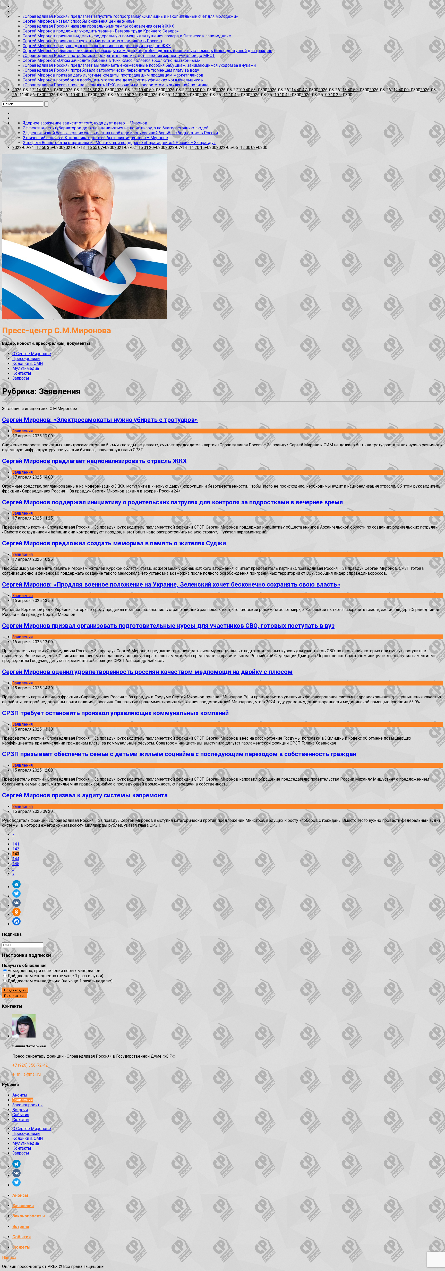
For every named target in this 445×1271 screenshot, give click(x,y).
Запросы (20, 378)
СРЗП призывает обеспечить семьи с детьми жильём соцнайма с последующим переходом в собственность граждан (179, 754)
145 (15, 863)
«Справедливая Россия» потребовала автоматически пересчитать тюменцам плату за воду (111, 70)
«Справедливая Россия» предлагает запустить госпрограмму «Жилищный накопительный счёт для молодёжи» (130, 16)
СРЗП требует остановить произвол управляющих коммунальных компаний (115, 713)
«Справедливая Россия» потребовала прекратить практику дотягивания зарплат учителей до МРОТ (119, 55)
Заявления (22, 431)
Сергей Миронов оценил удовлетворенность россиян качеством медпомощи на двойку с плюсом (147, 671)
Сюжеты (20, 1119)
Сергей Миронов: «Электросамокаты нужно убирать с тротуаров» (100, 419)
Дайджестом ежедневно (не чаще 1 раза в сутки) (55, 975)
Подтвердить (15, 990)
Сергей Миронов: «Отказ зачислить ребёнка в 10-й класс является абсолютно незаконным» (111, 60)
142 (15, 849)
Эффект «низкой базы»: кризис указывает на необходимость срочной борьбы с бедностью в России (120, 132)
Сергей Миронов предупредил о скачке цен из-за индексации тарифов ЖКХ (97, 45)
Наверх (9, 1257)
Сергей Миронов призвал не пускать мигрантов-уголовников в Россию (92, 40)
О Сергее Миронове (31, 353)
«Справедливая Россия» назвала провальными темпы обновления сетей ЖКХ (98, 26)
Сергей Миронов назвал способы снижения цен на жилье (79, 21)
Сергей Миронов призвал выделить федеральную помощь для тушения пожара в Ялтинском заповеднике (127, 36)
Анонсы (19, 1095)
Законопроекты (27, 1104)
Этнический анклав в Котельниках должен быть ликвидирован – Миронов (95, 137)
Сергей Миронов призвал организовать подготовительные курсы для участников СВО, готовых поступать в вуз (168, 625)
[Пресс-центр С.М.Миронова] (84, 317)
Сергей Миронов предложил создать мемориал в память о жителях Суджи (114, 543)
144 (15, 858)
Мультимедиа (25, 368)
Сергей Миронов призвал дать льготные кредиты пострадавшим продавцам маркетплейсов (113, 75)
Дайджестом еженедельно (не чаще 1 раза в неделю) (60, 981)
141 (15, 844)
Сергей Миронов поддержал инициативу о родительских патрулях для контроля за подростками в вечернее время (172, 502)
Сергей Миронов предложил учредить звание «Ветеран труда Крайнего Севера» (101, 31)
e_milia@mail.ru (26, 1074)
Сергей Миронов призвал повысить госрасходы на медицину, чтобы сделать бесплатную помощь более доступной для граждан (147, 50)
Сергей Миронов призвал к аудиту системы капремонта (85, 795)
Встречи (20, 1109)
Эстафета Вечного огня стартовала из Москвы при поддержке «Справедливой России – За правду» (119, 142)
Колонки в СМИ (27, 363)
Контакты (21, 373)
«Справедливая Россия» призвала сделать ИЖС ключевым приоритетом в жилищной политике (116, 84)
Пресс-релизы (26, 358)
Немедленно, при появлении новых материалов (53, 970)
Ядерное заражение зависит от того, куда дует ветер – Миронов (85, 123)
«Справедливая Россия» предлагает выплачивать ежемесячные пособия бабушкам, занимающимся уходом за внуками (139, 65)
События (20, 1114)
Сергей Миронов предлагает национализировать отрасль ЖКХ (94, 461)
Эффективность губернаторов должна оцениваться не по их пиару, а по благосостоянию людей (115, 128)
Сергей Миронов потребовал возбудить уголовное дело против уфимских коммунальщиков (113, 80)
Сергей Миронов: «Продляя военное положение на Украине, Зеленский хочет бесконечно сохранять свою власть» (171, 584)
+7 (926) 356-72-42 (30, 1065)
